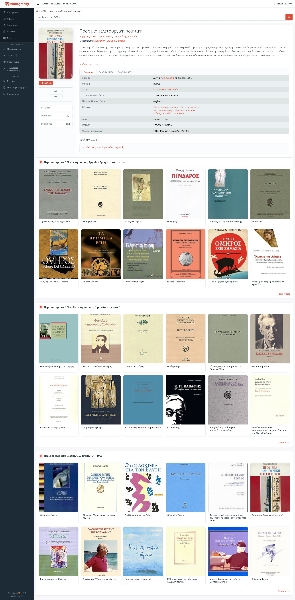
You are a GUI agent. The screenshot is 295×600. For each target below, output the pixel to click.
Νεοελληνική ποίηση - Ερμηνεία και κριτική (174, 110)
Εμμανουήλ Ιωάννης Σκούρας (109, 40)
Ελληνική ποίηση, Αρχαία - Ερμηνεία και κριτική (176, 107)
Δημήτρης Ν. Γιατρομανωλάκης (95, 36)
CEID (24, 593)
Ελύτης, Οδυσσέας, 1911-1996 (168, 113)
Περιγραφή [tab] (89, 72)
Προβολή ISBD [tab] (124, 72)
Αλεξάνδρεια (167, 77)
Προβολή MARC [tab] (106, 72)
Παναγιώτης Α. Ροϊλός (126, 36)
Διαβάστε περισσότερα (90, 64)
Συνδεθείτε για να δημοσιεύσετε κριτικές (103, 147)
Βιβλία (44, 11)
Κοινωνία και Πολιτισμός (165, 89)
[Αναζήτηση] (289, 17)
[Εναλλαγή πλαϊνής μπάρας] (37, 3)
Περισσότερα (284, 293)
